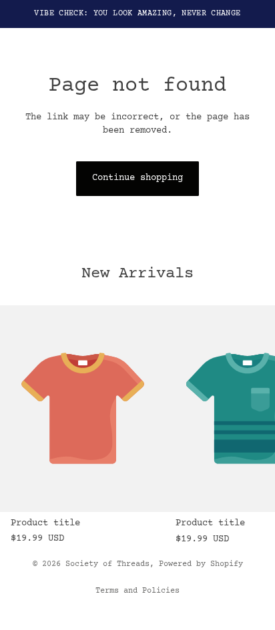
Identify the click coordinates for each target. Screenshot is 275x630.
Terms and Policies (137, 591)
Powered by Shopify (201, 564)
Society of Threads (107, 564)
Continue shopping (137, 178)
